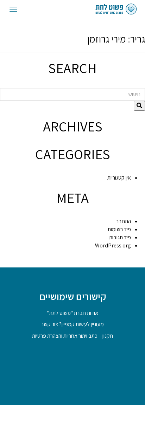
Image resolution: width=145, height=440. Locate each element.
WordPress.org (113, 245)
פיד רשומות (119, 229)
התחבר (123, 221)
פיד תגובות (120, 237)
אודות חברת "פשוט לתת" (72, 313)
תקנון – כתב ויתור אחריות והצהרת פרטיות (72, 335)
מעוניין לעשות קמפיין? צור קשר (72, 324)
